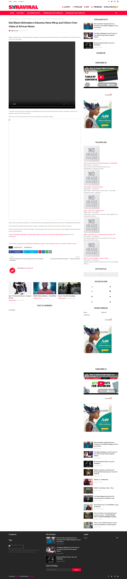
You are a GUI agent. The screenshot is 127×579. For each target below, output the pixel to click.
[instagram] (115, 1)
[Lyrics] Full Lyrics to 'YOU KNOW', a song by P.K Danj (106, 505)
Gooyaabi (31, 576)
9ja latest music (17, 18)
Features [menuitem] (20, 13)
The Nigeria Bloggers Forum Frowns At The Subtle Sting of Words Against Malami (105, 35)
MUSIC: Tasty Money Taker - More (104, 488)
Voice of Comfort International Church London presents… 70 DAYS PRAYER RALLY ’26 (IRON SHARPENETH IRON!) (105, 515)
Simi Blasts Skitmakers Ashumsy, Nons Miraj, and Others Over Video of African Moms (39, 234)
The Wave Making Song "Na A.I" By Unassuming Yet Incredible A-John (104, 497)
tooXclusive (12, 236)
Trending (98, 7)
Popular (78, 7)
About (15, 1)
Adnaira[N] (107, 94)
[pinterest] (117, 1)
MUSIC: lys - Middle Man (101, 479)
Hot (87, 7)
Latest (67, 7)
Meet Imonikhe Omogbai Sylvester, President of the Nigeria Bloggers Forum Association (106, 25)
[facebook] (109, 1)
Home (10, 1)
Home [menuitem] (12, 13)
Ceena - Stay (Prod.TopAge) (66, 296)
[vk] (110, 296)
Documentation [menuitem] (33, 13)
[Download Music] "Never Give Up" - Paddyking (104, 44)
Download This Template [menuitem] (53, 13)
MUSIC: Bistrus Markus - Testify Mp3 (44, 296)
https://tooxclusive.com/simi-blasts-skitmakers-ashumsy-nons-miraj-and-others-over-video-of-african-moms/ (44, 243)
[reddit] (110, 291)
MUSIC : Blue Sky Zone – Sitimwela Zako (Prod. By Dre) (99, 234)
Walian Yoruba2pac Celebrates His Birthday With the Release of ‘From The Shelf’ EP (105, 471)
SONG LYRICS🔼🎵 (111, 7)
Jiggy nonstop (14, 30)
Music (101, 538)
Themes (17, 576)
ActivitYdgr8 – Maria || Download (93, 187)
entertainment (28, 247)
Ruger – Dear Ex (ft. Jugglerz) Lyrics (94, 210)
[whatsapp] (92, 291)
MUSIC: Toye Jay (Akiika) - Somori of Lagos (96, 258)
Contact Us (21, 1)
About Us (104, 312)
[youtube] (110, 302)
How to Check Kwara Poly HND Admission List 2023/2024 (100, 163)
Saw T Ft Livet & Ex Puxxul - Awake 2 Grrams (20, 297)
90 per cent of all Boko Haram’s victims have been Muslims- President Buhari (105, 523)
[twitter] (112, 1)
